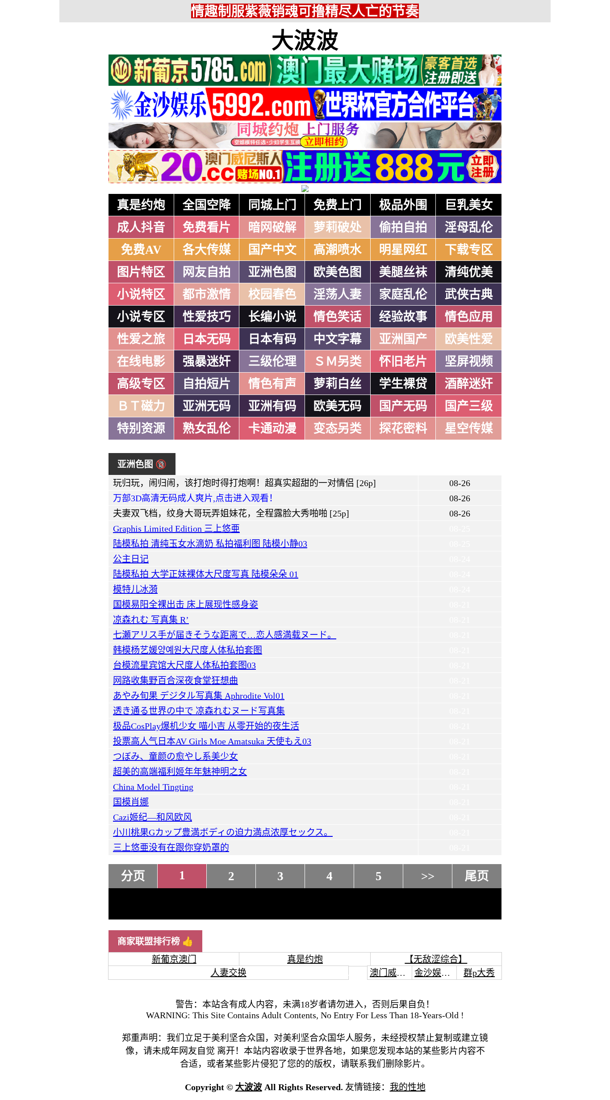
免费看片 (207, 227)
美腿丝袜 (403, 272)
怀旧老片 (403, 361)
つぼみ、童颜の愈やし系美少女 (175, 756)
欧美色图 (337, 272)
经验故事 (403, 316)
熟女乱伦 (207, 428)
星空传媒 (469, 428)
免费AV (141, 249)
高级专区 (141, 383)
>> (428, 876)
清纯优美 (469, 272)
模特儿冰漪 (135, 589)
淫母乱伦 (469, 227)
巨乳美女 (469, 205)
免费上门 (337, 205)
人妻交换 (229, 973)
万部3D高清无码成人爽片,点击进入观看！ (195, 498)
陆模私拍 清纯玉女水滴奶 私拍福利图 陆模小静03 (210, 544)
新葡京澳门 (174, 959)
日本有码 (272, 339)
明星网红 (403, 249)
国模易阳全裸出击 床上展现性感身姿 (185, 604)
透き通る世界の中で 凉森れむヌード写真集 (199, 711)
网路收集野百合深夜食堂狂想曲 (175, 680)
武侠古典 (469, 294)
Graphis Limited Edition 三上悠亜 (176, 528)
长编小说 (272, 316)
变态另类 (337, 428)
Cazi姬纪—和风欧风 (152, 817)
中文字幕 (337, 339)
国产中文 (272, 249)
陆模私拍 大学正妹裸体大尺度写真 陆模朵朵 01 (205, 574)
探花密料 (403, 428)
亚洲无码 (207, 406)
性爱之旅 (141, 339)
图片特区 (141, 272)
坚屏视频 (469, 361)
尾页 (477, 876)
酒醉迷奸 (469, 383)
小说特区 (141, 294)
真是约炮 (141, 205)
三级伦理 (272, 361)
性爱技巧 (207, 316)
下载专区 (469, 249)
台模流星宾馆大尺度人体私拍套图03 (184, 665)
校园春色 (272, 294)
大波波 (305, 40)
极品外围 (403, 205)
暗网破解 (272, 227)
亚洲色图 (272, 272)
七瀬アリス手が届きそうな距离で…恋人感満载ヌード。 (224, 635)
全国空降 (207, 205)
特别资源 (141, 428)
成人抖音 (141, 227)
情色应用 (469, 316)
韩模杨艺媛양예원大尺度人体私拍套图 (187, 650)
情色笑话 (337, 316)
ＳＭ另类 (337, 361)
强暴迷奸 (207, 361)
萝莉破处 (337, 227)
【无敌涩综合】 (436, 959)
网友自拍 (207, 272)
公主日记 (131, 559)
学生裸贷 (403, 383)
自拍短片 (207, 383)
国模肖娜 (131, 802)
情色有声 (272, 383)
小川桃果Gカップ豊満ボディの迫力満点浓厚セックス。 (223, 832)
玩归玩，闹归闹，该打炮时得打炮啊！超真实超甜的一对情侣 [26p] (244, 483)
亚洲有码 (272, 406)
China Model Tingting (153, 787)
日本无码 (207, 339)
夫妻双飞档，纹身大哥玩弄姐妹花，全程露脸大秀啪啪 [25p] (231, 513)
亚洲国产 (403, 339)
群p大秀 (479, 973)
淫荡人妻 (337, 294)
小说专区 (141, 316)
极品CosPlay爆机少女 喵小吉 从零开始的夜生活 (206, 726)
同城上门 (272, 205)
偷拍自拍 (403, 227)
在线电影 (141, 361)
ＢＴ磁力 (141, 406)
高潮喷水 (337, 249)
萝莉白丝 (337, 383)
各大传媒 (207, 249)
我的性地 (408, 1087)
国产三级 (469, 406)
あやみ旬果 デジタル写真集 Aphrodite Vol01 (198, 696)
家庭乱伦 (403, 294)
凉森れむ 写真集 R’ (151, 620)
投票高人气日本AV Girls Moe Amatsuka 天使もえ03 (212, 741)
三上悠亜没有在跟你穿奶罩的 (171, 847)
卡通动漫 (272, 428)
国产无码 (403, 406)
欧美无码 (337, 406)
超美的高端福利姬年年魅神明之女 (180, 772)
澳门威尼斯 (392, 973)
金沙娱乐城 (436, 973)
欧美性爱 (469, 339)
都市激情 (207, 294)
